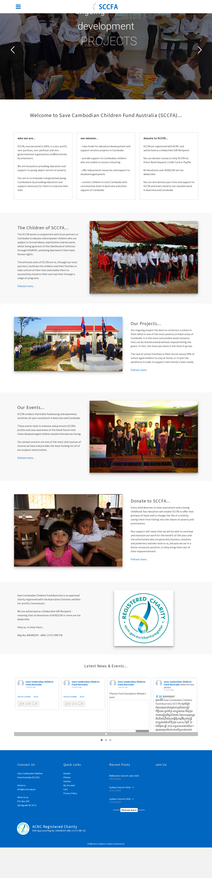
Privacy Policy (70, 793)
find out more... (25, 286)
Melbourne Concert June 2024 (124, 775)
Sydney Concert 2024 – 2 (121, 787)
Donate (67, 773)
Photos (67, 777)
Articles (67, 781)
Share (178, 696)
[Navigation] (18, 6)
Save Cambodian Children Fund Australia (44, 683)
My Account (69, 785)
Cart (65, 789)
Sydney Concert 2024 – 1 (121, 798)
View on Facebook (167, 696)
